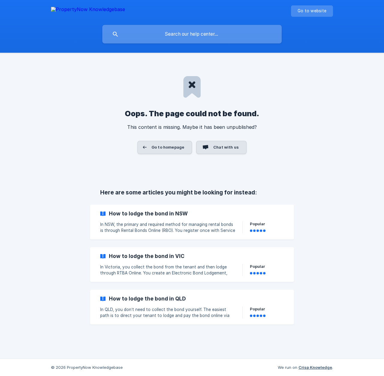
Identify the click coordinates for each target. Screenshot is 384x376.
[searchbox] (192, 34)
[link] (192, 222)
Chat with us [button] (226, 147)
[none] (88, 10)
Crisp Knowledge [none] (315, 367)
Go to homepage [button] (168, 147)
